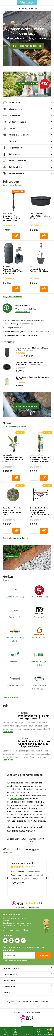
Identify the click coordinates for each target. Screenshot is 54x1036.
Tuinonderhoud (16, 173)
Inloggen (15, 1034)
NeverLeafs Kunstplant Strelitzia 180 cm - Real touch (13, 460)
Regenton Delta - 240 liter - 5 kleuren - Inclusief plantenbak (33, 349)
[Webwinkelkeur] (27, 1019)
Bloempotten (15, 109)
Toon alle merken (10, 697)
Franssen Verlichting (14, 639)
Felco (39, 617)
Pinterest (23, 940)
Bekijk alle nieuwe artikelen (15, 538)
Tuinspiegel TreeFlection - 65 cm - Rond (12, 513)
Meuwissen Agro (36, 213)
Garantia (39, 637)
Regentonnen (15, 147)
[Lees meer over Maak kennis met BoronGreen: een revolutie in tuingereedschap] (9, 741)
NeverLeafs (7, 455)
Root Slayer (7, 214)
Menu (27, 1034)
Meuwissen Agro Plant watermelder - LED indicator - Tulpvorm (40, 460)
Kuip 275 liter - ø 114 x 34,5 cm (40, 217)
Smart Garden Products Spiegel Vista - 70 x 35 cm (33, 378)
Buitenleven (14, 115)
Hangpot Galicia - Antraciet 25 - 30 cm (39, 270)
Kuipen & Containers (19, 135)
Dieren (12, 128)
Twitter (17, 940)
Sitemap (44, 1001)
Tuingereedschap (17, 160)
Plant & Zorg (15, 141)
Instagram (11, 940)
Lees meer (8, 731)
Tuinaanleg (14, 154)
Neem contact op (22, 311)
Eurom (15, 617)
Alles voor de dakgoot (27, 404)
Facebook (5, 940)
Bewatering (15, 102)
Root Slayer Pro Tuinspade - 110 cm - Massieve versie (12, 218)
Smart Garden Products (12, 508)
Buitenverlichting (17, 122)
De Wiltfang (39, 596)
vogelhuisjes (16, 798)
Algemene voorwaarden (17, 1001)
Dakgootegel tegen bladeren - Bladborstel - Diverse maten (29, 363)
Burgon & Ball (15, 596)
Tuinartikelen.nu (33, 1013)
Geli (31, 266)
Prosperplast (15, 685)
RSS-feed (34, 1001)
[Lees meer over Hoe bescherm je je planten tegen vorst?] (9, 716)
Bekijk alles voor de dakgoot (27, 46)
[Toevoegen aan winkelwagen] (16, 236)
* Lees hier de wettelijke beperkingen (17, 960)
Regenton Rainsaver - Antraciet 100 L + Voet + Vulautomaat (13, 271)
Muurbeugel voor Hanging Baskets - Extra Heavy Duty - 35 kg (40, 514)
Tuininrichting (15, 167)
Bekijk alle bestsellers (12, 296)
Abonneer (43, 955)
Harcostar (6, 266)
